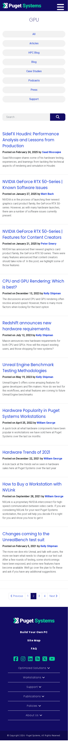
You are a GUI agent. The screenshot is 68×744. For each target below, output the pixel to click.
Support (34, 99)
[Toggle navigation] (66, 5)
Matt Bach (47, 193)
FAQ (34, 648)
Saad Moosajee (51, 152)
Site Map (34, 640)
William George (46, 422)
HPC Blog (34, 52)
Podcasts (34, 80)
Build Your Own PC (34, 632)
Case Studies (34, 71)
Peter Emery (48, 243)
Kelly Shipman (52, 293)
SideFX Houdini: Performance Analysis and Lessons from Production (30, 140)
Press (34, 89)
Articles (34, 43)
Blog (34, 62)
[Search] (57, 117)
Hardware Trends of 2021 (26, 452)
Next (53, 596)
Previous (17, 596)
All (33, 34)
